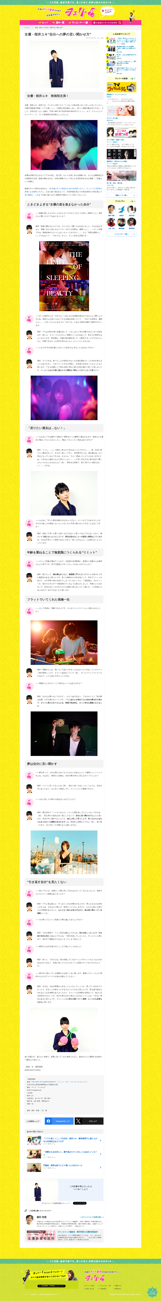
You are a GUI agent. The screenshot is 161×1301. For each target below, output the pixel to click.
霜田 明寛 (119, 52)
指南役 (109, 97)
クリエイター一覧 (105, 1285)
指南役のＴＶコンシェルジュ (117, 94)
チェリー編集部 (121, 43)
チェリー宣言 (90, 1285)
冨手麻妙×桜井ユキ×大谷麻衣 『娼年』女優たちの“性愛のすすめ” (126, 48)
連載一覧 (118, 1285)
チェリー (27, 27)
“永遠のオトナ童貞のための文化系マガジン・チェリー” (72, 188)
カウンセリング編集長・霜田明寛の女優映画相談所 (78, 1232)
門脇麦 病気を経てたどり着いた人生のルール (62, 1165)
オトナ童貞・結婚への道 (115, 140)
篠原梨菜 (132, 228)
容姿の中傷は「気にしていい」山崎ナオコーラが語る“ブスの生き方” (126, 69)
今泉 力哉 (110, 185)
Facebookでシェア (63, 1121)
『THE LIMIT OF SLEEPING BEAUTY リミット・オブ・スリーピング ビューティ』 (59, 1082)
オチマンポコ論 (112, 118)
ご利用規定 (102, 1289)
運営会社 (118, 1289)
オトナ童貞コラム (49, 1144)
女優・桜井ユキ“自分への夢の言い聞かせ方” (49, 27)
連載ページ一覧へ (121, 195)
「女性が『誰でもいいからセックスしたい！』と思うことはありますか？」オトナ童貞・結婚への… (126, 40)
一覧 (131, 78)
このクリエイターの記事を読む (91, 1217)
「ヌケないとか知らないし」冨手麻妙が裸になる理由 (126, 62)
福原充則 (119, 58)
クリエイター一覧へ (121, 234)
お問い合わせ (90, 1289)
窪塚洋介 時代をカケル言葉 (117, 161)
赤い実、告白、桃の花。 (115, 183)
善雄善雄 (121, 228)
